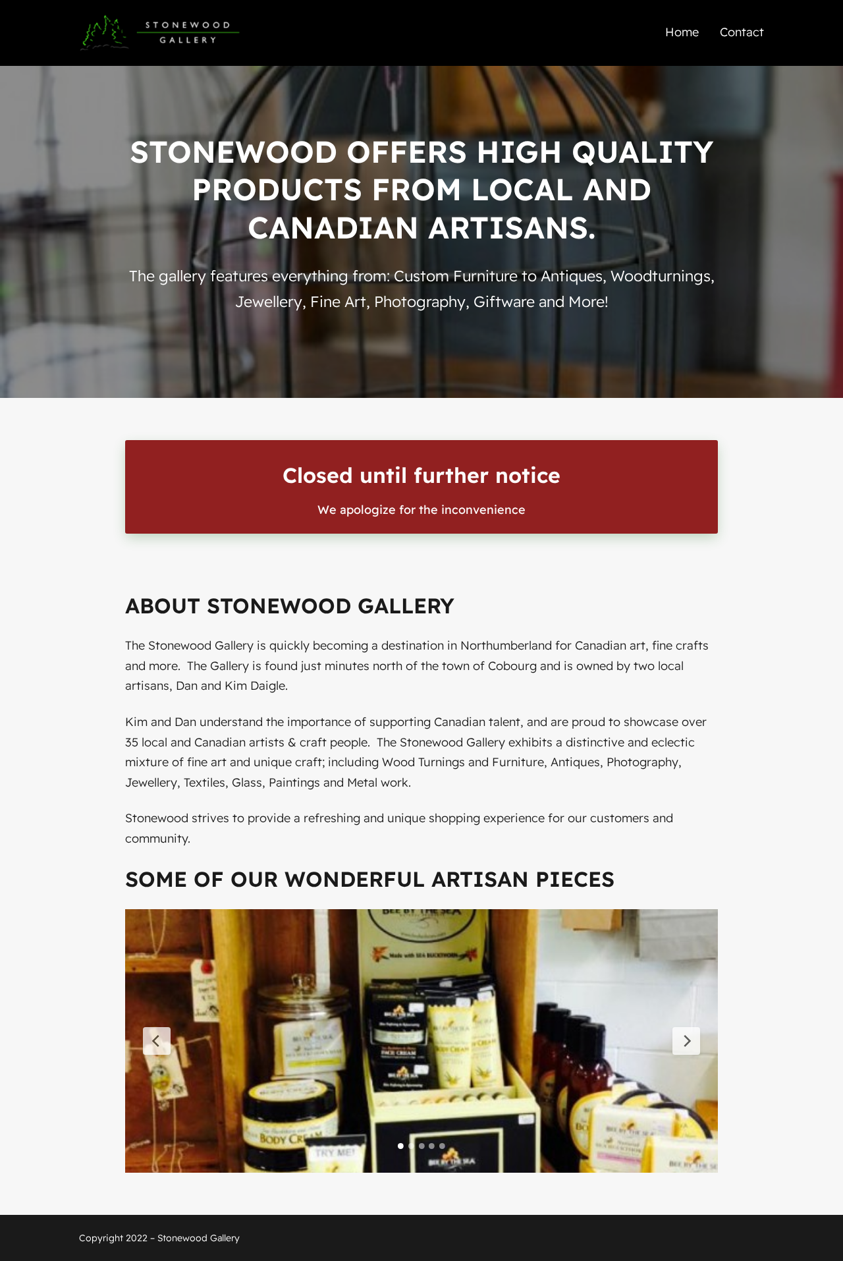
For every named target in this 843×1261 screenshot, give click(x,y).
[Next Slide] (686, 1041)
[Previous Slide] (157, 1041)
